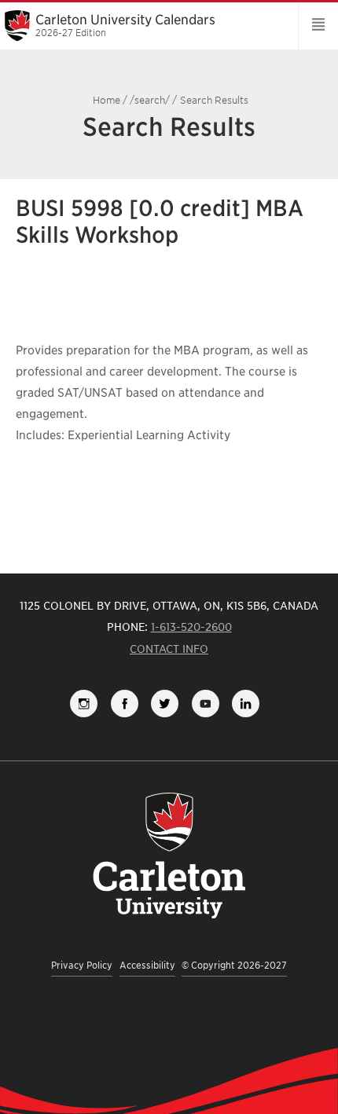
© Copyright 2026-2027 (234, 965)
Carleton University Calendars (125, 25)
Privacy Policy (81, 965)
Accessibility (147, 965)
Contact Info (169, 649)
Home (106, 100)
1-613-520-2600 (191, 627)
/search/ (150, 100)
